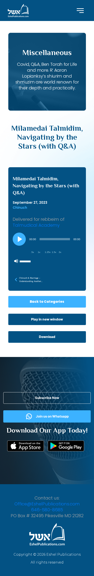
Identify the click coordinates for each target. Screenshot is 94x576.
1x (39, 252)
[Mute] (16, 261)
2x (60, 252)
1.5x (54, 252)
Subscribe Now (47, 398)
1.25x (47, 252)
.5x (32, 252)
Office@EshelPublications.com (47, 504)
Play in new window (47, 319)
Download (47, 337)
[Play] (19, 239)
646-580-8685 (47, 510)
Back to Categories (47, 301)
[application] (47, 249)
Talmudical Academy (36, 225)
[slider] (26, 261)
